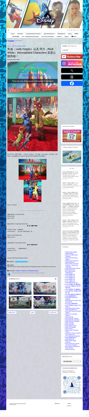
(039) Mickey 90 (69, 339)
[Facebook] (67, 30)
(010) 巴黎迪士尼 (70, 277)
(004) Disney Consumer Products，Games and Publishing (72, 265)
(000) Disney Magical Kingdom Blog (71, 252)
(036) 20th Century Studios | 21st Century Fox (73, 333)
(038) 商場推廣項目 (70, 337)
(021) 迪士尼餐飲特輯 (71, 303)
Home (13, 33)
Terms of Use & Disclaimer (47, 36)
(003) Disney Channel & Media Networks (72, 261)
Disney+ (70, 33)
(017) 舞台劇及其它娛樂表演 (73, 294)
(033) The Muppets (70, 327)
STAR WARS (16, 36)
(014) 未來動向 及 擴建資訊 (73, 284)
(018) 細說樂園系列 (70, 296)
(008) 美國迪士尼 (70, 274)
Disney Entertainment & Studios (33, 33)
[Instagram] (69, 30)
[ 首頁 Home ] (57, 403)
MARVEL (76, 33)
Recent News (20, 33)
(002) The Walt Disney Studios (19, 46)
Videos (74, 36)
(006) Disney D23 (70, 269)
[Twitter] (71, 30)
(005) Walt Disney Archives (72, 268)
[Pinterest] (74, 30)
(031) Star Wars (69, 324)
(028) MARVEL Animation (72, 320)
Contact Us (59, 36)
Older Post (53, 312)
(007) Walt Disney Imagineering (70, 272)
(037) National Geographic (72, 336)
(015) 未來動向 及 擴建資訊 (73, 289)
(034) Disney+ (69, 328)
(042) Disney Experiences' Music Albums (72, 347)
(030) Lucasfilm (69, 323)
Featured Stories (70, 349)
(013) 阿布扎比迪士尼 (71, 282)
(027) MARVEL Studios (71, 318)
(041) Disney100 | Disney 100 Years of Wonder (72, 344)
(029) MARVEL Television (72, 321)
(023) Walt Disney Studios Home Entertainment (72, 309)
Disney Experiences (49, 33)
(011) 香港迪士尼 (70, 279)
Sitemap (69, 403)
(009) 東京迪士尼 (70, 276)
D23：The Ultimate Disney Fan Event (30, 36)
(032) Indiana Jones (70, 325)
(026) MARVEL (69, 317)
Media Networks (61, 33)
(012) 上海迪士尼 (70, 281)
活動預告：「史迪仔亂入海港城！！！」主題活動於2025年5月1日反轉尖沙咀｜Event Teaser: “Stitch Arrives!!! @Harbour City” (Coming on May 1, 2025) (20, 302)
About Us (67, 36)
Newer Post (11, 312)
